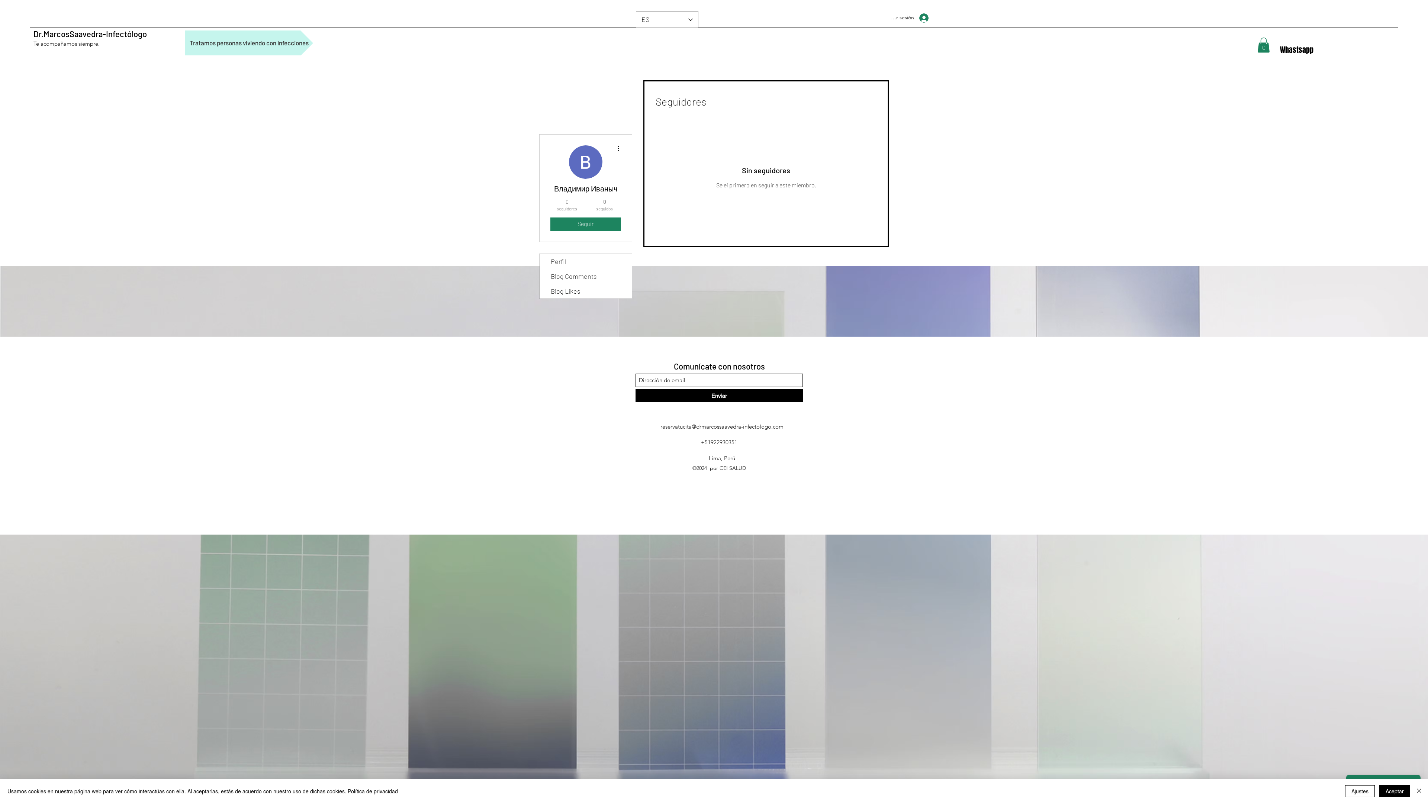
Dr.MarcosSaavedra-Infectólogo (90, 34)
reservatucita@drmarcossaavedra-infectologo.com (722, 426)
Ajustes (1359, 791)
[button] (1263, 45)
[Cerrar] (1419, 791)
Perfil (558, 261)
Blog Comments (574, 276)
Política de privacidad (373, 791)
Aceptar (1395, 791)
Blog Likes (565, 291)
